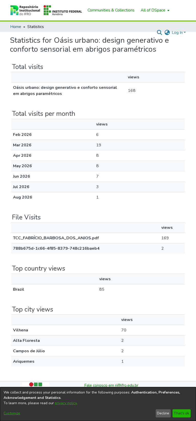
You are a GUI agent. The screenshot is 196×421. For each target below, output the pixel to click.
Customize (12, 413)
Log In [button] (178, 32)
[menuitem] (154, 10)
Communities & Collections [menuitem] (111, 10)
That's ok (181, 413)
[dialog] (98, 404)
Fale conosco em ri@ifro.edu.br (111, 385)
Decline (163, 413)
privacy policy (66, 403)
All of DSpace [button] (153, 10)
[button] (46, 10)
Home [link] (15, 27)
